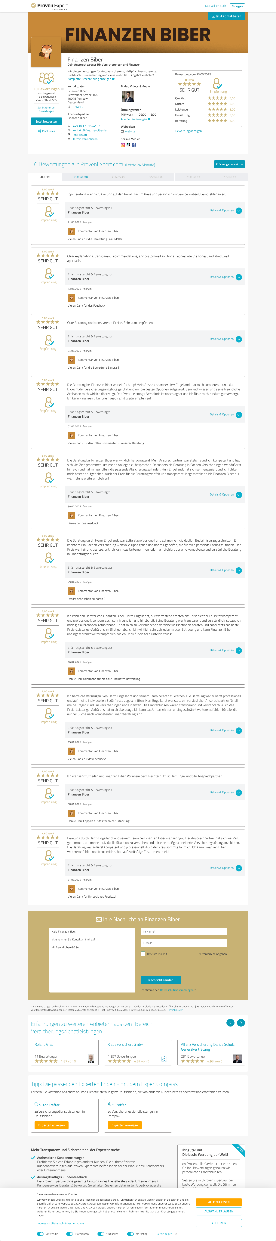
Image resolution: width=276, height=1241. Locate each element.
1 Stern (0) (230, 177)
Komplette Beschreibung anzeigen (89, 79)
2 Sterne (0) (193, 177)
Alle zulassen (219, 1202)
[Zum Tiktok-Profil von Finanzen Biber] (129, 146)
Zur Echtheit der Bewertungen (46, 109)
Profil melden (176, 1009)
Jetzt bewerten (46, 121)
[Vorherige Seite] (230, 1023)
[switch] (69, 1234)
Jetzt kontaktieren (228, 16)
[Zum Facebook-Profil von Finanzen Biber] (134, 146)
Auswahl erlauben (218, 1211)
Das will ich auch (215, 6)
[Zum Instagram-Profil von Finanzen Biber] (123, 146)
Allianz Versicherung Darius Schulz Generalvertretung (208, 1047)
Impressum (43, 1223)
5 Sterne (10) (80, 177)
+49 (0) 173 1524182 (86, 126)
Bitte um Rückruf (157, 954)
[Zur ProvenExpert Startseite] (49, 7)
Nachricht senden (160, 979)
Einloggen (237, 6)
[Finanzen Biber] (46, 52)
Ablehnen (219, 1223)
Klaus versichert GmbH (125, 1044)
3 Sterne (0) (156, 177)
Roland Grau (44, 1044)
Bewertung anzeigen (188, 131)
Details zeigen (164, 1234)
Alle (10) (45, 177)
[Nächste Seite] (241, 1023)
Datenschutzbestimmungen (68, 1223)
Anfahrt (78, 107)
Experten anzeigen (51, 1125)
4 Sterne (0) (118, 177)
